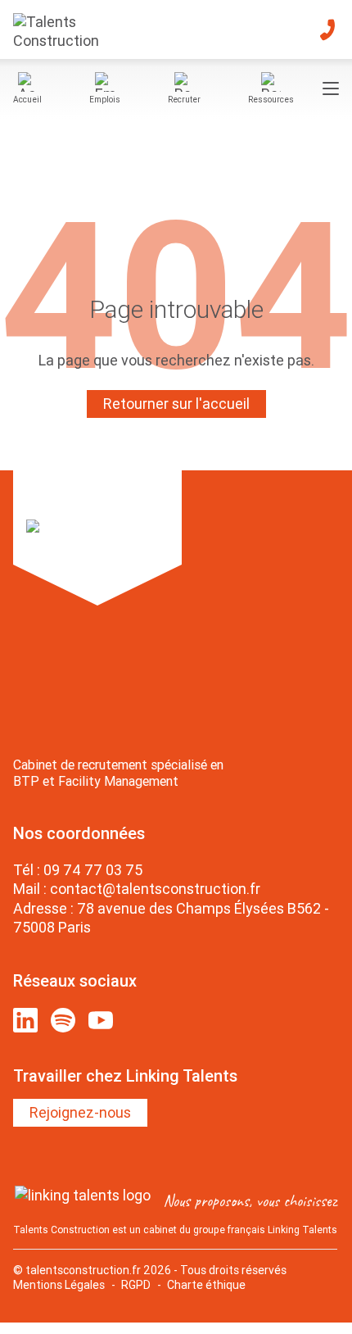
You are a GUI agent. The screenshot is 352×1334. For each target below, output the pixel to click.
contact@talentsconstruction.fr (155, 888)
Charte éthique (206, 1284)
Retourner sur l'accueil (176, 403)
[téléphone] (327, 29)
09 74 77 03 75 (92, 869)
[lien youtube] (100, 1020)
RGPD (136, 1284)
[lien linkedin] (25, 1020)
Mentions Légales (59, 1284)
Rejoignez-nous (80, 1112)
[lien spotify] (63, 1020)
